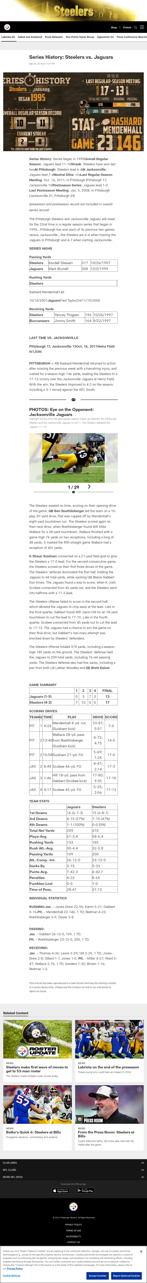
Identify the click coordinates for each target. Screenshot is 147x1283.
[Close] (141, 1251)
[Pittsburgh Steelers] (73, 1207)
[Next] (89, 486)
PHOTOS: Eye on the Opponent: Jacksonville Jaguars (61, 412)
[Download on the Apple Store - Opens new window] (60, 1191)
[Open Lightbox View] (73, 465)
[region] (73, 1264)
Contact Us (73, 1242)
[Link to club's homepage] (7, 26)
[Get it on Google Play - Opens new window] (85, 1192)
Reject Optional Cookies (126, 1275)
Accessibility (73, 1236)
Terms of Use (73, 1230)
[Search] (135, 27)
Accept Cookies (97, 1275)
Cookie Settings (11, 1275)
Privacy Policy (73, 1224)
